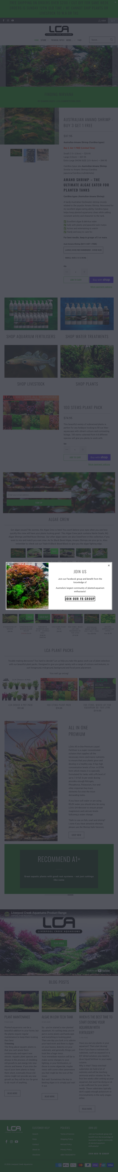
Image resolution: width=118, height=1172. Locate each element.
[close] (109, 565)
